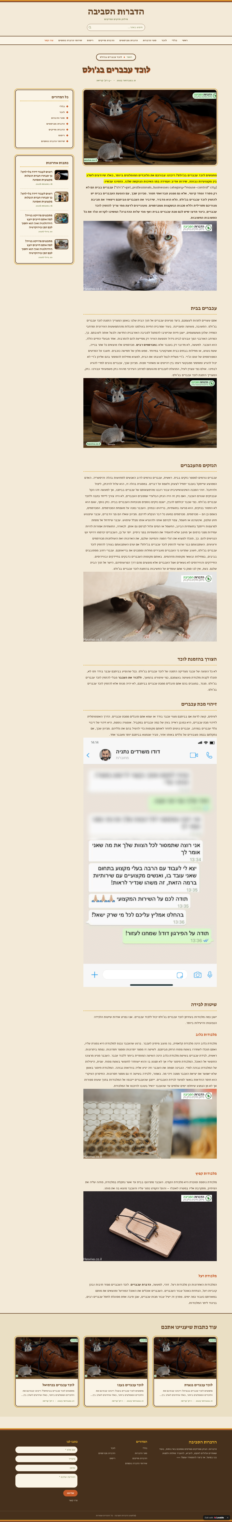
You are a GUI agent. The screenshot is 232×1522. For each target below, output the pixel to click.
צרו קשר (48, 40)
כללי (174, 40)
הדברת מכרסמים (128, 40)
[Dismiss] (227, 1517)
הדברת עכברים (141, 1284)
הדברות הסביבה (116, 11)
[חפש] (89, 27)
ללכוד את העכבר (129, 677)
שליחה (70, 1493)
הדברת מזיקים (106, 40)
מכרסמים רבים (146, 345)
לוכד (164, 40)
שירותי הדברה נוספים (70, 40)
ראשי (185, 40)
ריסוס (90, 40)
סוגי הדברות (149, 40)
